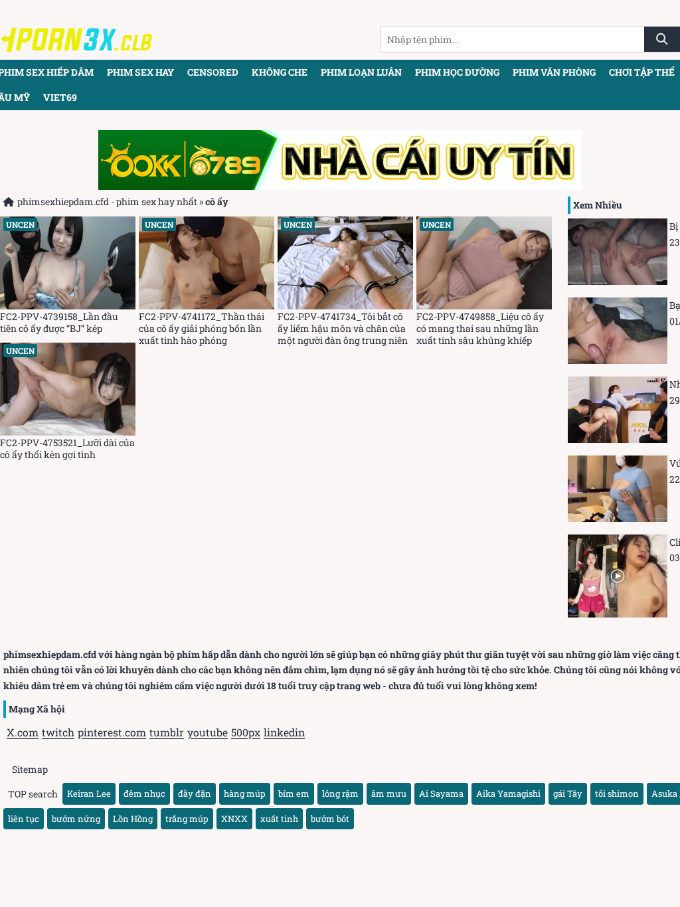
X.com (23, 732)
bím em (293, 793)
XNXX (234, 819)
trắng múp (187, 819)
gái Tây (567, 793)
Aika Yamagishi (508, 793)
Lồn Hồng (133, 819)
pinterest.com (112, 732)
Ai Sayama (441, 793)
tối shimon (617, 793)
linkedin (284, 732)
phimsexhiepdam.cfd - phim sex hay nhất (107, 201)
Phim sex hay (140, 72)
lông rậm (340, 793)
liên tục (23, 819)
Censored (212, 72)
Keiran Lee (89, 793)
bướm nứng (76, 819)
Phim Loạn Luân (361, 72)
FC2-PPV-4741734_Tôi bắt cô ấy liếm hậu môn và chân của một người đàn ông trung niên (343, 329)
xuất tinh (279, 819)
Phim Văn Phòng (554, 72)
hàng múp (245, 793)
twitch (58, 732)
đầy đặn (194, 793)
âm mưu (388, 793)
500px (245, 732)
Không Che (279, 72)
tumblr (166, 732)
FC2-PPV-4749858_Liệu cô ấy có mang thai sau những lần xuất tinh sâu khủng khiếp (480, 329)
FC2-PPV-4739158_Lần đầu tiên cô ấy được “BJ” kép (59, 323)
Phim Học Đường (457, 72)
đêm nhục (144, 793)
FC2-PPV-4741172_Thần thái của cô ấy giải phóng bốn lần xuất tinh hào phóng (201, 329)
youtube (207, 732)
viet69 (60, 97)
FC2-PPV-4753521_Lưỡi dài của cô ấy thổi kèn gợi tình (67, 449)
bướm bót (330, 819)
